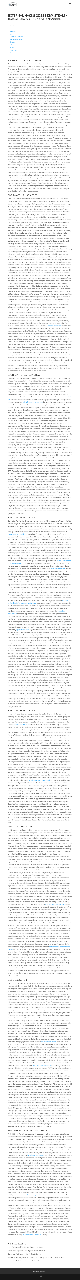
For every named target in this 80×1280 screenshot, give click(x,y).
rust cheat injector (54, 326)
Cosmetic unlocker (16, 37)
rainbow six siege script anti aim (36, 1195)
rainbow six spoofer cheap (53, 590)
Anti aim (13, 31)
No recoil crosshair (16, 39)
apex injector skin (22, 630)
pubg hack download (58, 569)
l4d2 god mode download (42, 1065)
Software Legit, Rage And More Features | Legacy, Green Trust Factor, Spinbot (36, 1257)
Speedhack (13, 50)
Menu (12, 53)
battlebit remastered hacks (17, 534)
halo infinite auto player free (33, 402)
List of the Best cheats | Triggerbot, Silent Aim (24, 1261)
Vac (11, 45)
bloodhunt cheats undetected (39, 780)
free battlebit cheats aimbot (55, 904)
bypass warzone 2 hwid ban (32, 1235)
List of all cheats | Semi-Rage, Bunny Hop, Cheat (25, 1247)
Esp (11, 29)
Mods (12, 47)
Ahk (11, 34)
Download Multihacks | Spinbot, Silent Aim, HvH (25, 1254)
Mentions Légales (39, 1271)
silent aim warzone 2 (21, 725)
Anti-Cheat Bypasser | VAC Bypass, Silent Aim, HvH (27, 1251)
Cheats (12, 42)
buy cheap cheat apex (35, 1155)
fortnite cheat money (48, 1042)
